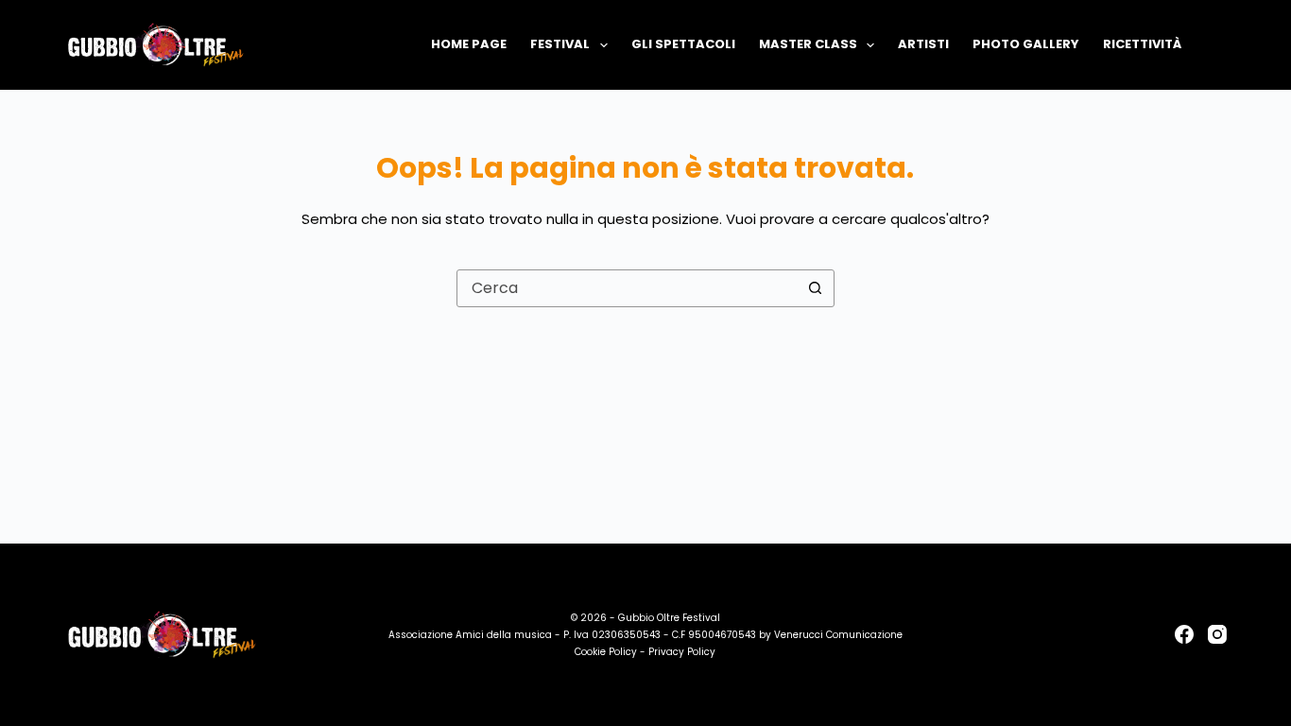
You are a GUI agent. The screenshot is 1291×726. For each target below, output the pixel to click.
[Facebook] (1184, 634)
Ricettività (1142, 44)
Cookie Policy (606, 652)
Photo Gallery (1026, 44)
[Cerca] (1220, 45)
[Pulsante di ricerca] (816, 288)
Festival (560, 44)
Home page (469, 44)
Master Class (808, 44)
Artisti (923, 44)
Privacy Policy (681, 652)
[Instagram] (1217, 634)
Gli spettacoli (683, 44)
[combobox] (627, 288)
